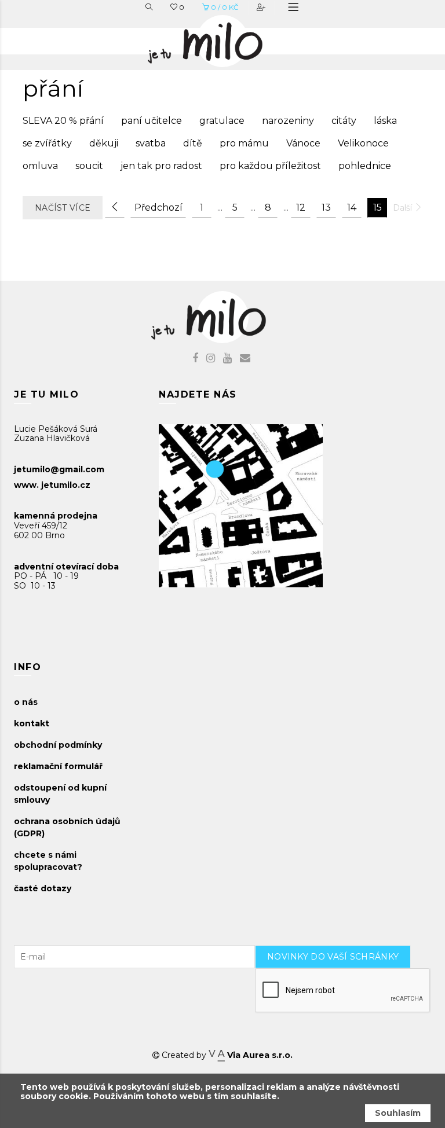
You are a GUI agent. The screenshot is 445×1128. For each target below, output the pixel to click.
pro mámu (244, 143)
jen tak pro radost (161, 165)
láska (385, 120)
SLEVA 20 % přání (63, 120)
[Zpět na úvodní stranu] (217, 38)
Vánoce (303, 143)
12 (300, 207)
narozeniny (288, 120)
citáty (343, 120)
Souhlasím (398, 1113)
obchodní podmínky (58, 745)
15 (377, 207)
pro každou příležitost (270, 165)
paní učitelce (151, 120)
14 (351, 207)
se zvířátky (47, 143)
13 (326, 207)
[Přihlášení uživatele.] (262, 7)
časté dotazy (42, 888)
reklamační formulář (58, 766)
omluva (40, 165)
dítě (192, 143)
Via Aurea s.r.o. (258, 1055)
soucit (89, 165)
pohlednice (364, 165)
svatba (151, 143)
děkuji (103, 143)
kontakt (31, 723)
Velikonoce (363, 143)
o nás (26, 702)
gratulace (222, 120)
